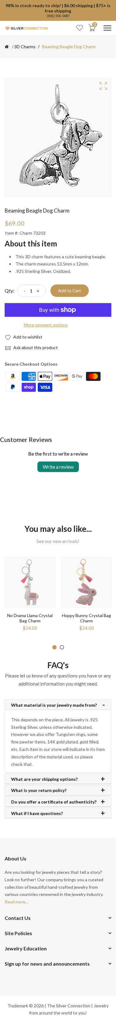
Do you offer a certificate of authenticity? (54, 802)
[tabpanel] (30, 596)
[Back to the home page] (7, 47)
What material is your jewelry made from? (54, 705)
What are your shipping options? (44, 779)
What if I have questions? (37, 813)
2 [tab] (62, 647)
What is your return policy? (39, 790)
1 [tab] (54, 647)
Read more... (16, 901)
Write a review (58, 467)
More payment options (46, 324)
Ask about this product (35, 347)
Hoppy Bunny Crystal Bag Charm (86, 618)
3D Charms (25, 47)
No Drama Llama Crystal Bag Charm (30, 618)
